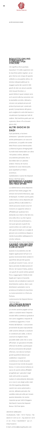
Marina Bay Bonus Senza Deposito (21, 242)
